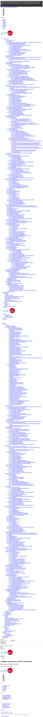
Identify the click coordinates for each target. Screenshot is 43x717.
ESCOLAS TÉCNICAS (11, 364)
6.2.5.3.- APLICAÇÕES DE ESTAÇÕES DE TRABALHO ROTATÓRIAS (25, 143)
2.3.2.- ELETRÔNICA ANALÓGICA (16, 46)
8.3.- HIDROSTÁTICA (11, 189)
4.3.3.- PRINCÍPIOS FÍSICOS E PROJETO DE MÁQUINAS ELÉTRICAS (23, 80)
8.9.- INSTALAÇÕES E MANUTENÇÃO (15, 200)
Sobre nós (4, 632)
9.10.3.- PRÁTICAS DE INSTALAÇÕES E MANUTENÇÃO (20, 218)
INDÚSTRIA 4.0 (6, 699)
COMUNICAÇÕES (13, 366)
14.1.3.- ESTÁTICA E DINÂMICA (15, 253)
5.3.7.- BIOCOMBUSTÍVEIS (14, 102)
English (4, 19)
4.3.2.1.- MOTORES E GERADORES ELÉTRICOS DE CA (23, 78)
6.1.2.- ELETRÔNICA (13, 122)
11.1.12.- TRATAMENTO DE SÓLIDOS (16, 236)
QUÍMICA (11, 337)
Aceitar (1, 6)
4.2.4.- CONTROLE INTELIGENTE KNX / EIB (18, 73)
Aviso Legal (5, 705)
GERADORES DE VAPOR (14, 272)
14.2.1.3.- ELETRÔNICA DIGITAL (18, 264)
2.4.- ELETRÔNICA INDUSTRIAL (13, 51)
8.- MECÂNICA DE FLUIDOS (10, 178)
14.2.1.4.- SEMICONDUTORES (18, 265)
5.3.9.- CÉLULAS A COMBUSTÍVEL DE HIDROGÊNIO (20, 104)
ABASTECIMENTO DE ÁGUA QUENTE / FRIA (18, 273)
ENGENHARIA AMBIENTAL (15, 332)
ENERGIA (9, 282)
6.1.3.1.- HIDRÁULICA (16, 126)
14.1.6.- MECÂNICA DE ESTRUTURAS (17, 256)
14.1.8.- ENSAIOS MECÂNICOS (15, 258)
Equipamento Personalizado (10, 624)
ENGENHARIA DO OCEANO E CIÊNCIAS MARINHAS (20, 354)
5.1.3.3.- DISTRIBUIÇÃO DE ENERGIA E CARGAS (22, 93)
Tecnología (5, 626)
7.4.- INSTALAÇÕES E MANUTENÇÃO (15, 174)
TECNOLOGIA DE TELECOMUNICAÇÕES (18, 396)
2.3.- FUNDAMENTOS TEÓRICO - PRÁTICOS (16, 44)
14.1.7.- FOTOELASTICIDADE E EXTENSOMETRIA (19, 257)
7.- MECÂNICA (8, 153)
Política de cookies (6, 704)
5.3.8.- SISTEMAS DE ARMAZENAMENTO (17, 103)
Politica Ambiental (6, 707)
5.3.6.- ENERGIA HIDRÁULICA (15, 101)
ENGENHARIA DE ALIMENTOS (15, 328)
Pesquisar (13, 640)
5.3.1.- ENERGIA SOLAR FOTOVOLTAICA (17, 96)
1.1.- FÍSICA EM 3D (11, 40)
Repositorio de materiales (7, 631)
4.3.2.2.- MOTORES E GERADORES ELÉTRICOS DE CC (23, 79)
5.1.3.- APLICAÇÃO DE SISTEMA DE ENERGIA (18, 90)
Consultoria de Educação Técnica (11, 300)
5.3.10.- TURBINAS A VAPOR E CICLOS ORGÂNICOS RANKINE (22, 105)
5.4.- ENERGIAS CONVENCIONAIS (14, 107)
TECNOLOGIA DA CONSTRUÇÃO (16, 386)
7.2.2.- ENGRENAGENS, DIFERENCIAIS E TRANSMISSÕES (21, 165)
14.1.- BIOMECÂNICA (11, 248)
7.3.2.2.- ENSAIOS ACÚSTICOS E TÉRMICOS (21, 171)
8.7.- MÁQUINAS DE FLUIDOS (13, 193)
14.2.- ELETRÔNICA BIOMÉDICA (14, 260)
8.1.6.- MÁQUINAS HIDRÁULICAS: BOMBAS (18, 185)
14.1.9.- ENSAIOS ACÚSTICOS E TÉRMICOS (18, 259)
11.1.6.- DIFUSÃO (12, 230)
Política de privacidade (7, 703)
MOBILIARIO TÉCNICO (12, 278)
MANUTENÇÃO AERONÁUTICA (16, 382)
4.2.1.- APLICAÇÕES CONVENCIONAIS (17, 70)
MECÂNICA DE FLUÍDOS (14, 373)
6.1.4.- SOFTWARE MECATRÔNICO (16, 128)
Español (4, 20)
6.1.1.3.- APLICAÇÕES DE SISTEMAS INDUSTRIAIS (22, 121)
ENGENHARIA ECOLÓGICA (15, 333)
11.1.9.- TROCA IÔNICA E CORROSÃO (17, 233)
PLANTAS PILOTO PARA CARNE (16, 287)
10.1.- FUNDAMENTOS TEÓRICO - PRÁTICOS (16, 220)
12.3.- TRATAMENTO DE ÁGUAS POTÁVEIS (16, 241)
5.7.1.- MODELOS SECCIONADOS (16, 113)
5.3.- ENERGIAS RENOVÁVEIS (13, 95)
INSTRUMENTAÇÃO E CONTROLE (16, 383)
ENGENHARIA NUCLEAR (14, 347)
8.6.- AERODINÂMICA (11, 192)
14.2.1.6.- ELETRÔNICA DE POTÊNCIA (19, 267)
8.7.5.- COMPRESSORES (14, 198)
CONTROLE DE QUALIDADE (15, 391)
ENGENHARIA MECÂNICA (14, 336)
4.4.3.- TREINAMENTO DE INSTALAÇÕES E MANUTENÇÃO (21, 84)
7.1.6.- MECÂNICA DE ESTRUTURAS (16, 162)
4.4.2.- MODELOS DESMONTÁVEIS (16, 83)
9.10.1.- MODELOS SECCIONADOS (16, 216)
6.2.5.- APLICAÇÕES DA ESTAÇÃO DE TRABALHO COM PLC (21, 484)
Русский (4, 22)
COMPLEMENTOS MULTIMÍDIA (13, 280)
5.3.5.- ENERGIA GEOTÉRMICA (15, 100)
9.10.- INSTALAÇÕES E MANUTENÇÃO (15, 215)
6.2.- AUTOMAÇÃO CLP (12, 479)
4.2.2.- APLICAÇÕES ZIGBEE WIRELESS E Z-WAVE (19, 71)
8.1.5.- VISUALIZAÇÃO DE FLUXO (16, 184)
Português (4, 25)
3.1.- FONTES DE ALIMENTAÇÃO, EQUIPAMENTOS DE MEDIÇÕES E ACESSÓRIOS (24, 57)
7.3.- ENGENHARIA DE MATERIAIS (14, 167)
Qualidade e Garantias (9, 317)
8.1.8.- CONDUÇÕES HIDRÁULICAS (16, 187)
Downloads (5, 688)
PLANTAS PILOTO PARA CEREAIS (16, 288)
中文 (3, 27)
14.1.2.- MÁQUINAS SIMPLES (15, 250)
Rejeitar (4, 6)
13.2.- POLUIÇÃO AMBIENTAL (13, 244)
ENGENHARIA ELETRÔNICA (15, 344)
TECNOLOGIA (12, 385)
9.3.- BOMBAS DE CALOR (12, 208)
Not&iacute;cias (5, 636)
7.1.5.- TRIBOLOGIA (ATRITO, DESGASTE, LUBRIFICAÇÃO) (21, 161)
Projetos (6, 294)
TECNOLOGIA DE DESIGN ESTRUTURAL (18, 388)
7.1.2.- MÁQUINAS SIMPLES (15, 156)
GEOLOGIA (11, 330)
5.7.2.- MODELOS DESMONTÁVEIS (16, 114)
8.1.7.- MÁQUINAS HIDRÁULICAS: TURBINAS (18, 186)
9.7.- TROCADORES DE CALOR (13, 212)
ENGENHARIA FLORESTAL (15, 331)
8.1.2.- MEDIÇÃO (12, 181)
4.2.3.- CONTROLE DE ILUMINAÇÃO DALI (18, 72)
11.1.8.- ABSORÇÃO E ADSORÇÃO (16, 232)
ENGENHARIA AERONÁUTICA (15, 353)
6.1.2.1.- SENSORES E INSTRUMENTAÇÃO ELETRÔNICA (23, 123)
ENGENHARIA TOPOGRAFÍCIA (15, 329)
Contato (4, 690)
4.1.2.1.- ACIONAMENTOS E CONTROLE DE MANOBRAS (23, 67)
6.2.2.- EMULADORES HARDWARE (16, 481)
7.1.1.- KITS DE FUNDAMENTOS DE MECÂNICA (19, 155)
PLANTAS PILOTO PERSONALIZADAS (13, 281)
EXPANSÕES (7, 612)
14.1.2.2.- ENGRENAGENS (17, 252)
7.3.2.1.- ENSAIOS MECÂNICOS (18, 170)
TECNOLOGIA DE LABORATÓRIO (16, 402)
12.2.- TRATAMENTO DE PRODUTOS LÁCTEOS (17, 240)
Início (4, 322)
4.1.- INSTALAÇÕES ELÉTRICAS (13, 64)
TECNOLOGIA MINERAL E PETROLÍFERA (18, 393)
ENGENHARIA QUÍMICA (12, 284)
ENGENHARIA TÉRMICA (14, 363)
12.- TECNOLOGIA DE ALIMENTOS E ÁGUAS (14, 238)
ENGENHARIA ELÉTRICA (14, 351)
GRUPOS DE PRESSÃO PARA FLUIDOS (17, 276)
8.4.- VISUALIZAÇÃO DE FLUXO (14, 190)
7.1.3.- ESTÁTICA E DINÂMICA (15, 159)
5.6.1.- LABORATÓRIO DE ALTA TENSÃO (17, 110)
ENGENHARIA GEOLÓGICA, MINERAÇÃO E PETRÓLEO (21, 340)
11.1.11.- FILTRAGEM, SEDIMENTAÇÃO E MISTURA (20, 235)
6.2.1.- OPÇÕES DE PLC (14, 480)
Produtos (4, 323)
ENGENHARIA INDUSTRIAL (15, 356)
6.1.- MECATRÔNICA (11, 117)
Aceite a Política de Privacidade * (7, 713)
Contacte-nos (5, 637)
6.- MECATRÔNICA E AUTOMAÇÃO (12, 116)
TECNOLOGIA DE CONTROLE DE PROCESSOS (19, 400)
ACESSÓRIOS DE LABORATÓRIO (12, 270)
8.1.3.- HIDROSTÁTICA (14, 182)
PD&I (6, 305)
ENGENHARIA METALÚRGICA (15, 360)
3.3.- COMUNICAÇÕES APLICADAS (14, 62)
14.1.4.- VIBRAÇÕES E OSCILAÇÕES (16, 254)
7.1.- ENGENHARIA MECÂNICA (13, 154)
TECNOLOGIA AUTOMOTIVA (15, 369)
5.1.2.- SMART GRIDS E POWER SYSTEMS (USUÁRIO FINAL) (21, 89)
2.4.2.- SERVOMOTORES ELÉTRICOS (16, 53)
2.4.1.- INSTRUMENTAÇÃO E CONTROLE (17, 52)
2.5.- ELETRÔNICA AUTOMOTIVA (14, 55)
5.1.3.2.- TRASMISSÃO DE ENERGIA (19, 92)
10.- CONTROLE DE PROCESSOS (11, 219)
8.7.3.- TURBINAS (13, 196)
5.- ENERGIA (7, 85)
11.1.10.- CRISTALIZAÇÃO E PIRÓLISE (17, 234)
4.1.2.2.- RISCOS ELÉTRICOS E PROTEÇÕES (20, 68)
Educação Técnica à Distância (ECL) (11, 297)
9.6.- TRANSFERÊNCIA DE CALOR (14, 211)
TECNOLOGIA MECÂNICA (14, 397)
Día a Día (6, 293)
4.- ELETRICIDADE (9, 63)
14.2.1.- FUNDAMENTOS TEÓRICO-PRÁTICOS (18, 261)
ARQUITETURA (12, 345)
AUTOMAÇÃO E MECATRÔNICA (16, 403)
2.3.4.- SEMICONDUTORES (14, 48)
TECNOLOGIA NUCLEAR (14, 399)
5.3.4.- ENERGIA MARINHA (14, 99)
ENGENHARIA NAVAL (14, 342)
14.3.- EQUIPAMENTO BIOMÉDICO (14, 269)
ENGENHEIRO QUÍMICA (14, 338)
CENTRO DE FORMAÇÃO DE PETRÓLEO (17, 341)
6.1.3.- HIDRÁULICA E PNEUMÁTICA (17, 125)
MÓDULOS (7, 611)
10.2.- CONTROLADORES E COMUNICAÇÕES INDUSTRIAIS (19, 221)
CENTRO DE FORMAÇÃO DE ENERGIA (17, 350)
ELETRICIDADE (12, 367)
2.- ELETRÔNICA (8, 41)
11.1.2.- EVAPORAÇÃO (14, 226)
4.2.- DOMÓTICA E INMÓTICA (13, 69)
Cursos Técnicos (8, 299)
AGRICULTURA (12, 378)
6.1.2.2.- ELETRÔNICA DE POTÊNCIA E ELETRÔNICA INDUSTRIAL (25, 124)
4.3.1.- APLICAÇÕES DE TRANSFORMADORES (18, 76)
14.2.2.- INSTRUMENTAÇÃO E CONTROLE (18, 268)
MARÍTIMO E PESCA (13, 381)
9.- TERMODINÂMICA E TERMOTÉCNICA (13, 204)
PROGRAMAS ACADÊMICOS (11, 326)
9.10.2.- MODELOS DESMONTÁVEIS (16, 217)
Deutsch (4, 26)
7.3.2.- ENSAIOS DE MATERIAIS (15, 169)
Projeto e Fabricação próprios (10, 306)
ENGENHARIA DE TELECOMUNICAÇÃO (17, 362)
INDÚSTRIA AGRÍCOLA (14, 379)
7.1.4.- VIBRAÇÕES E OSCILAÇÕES (16, 160)
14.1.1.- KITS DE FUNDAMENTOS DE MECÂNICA (19, 249)
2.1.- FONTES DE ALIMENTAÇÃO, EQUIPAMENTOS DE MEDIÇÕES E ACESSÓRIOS (24, 42)
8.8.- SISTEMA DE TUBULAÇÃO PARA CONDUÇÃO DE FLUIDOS (20, 199)
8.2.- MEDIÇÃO (10, 188)
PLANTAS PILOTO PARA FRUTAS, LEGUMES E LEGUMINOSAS (22, 290)
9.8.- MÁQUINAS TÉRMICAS (13, 213)
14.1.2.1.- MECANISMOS (16, 251)
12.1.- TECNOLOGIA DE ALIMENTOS (14, 239)
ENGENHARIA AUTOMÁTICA (15, 348)
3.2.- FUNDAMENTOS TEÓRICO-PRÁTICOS (16, 58)
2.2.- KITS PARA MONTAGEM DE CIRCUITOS (16, 43)
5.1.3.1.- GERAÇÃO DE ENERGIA (18, 91)
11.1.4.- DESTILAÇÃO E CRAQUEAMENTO (18, 228)
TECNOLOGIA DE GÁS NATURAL (16, 394)
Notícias (4, 689)
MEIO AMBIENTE (10, 291)
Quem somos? (7, 315)
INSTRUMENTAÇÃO (11, 279)
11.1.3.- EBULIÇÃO (13, 227)
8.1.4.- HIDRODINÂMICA (14, 183)
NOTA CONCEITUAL (7, 696)
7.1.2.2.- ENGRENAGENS (17, 158)
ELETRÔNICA (12, 365)
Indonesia (4, 24)
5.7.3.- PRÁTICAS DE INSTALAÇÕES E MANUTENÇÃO (20, 115)
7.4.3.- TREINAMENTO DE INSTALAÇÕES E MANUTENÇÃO (21, 177)
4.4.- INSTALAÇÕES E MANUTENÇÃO (15, 81)
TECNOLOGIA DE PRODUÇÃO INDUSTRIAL (18, 389)
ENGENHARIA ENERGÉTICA (15, 349)
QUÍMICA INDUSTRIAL (14, 375)
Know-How (7, 304)
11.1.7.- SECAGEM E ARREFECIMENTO (17, 231)
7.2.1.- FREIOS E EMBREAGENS (15, 164)
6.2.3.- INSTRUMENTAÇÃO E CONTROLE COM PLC (20, 482)
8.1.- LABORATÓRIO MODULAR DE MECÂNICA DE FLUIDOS (19, 179)
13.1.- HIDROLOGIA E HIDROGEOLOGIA (15, 243)
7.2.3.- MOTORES (12, 166)
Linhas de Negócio (6, 614)
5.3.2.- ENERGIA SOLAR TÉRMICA (16, 97)
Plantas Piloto (7, 625)
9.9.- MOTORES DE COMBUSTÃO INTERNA (16, 214)
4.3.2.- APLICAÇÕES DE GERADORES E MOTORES (19, 77)
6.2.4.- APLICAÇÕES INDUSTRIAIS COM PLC (18, 483)
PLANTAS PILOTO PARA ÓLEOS (16, 289)
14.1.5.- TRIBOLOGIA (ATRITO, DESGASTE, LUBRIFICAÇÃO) (21, 255)
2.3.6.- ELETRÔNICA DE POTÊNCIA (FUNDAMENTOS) (20, 50)
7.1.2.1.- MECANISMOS (16, 157)
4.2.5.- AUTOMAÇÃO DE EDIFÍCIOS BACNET (18, 74)
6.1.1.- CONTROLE (13, 118)
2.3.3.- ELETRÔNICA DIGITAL (15, 47)
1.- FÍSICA (7, 39)
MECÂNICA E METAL (13, 372)
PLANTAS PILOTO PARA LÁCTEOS (16, 286)
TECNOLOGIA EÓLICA (14, 398)
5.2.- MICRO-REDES (11, 94)
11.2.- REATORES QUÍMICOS (13, 237)
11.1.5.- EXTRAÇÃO (13, 229)
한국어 (4, 28)
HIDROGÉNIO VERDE (7, 698)
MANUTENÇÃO (12, 380)
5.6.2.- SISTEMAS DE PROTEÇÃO (16, 111)
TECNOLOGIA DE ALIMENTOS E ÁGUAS (15, 285)
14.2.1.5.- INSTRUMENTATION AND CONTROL (21, 266)
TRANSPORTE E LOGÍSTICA (15, 404)
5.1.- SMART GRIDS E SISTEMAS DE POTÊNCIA (17, 86)
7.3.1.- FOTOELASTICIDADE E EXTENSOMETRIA (19, 168)
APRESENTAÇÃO (6, 697)
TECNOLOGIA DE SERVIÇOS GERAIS (17, 401)
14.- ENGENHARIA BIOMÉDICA (11, 247)
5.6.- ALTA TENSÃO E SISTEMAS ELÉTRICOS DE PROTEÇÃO (19, 109)
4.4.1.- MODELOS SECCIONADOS (16, 82)
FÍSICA (10, 355)
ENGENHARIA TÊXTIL (14, 334)
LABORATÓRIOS (8, 613)
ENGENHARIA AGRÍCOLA (14, 343)
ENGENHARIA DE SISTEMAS (15, 352)
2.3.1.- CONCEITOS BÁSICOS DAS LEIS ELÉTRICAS (20, 45)
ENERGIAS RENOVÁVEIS (14, 395)
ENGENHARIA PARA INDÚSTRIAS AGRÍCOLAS (19, 335)
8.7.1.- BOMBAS (12, 194)
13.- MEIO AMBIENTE (9, 242)
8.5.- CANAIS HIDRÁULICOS (13, 191)
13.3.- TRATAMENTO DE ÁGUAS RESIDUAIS (16, 245)
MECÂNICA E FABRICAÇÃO (15, 371)
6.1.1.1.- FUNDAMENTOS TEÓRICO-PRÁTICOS (21, 119)
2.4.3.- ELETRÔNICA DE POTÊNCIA (16, 54)
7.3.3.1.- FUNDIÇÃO (16, 173)
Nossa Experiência (8, 316)
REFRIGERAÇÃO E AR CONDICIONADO (17, 374)
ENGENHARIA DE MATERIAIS (15, 359)
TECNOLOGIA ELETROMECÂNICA (16, 387)
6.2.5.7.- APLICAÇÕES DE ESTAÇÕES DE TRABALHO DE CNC (24, 149)
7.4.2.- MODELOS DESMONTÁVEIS (16, 176)
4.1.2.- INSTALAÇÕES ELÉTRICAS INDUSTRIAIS (19, 66)
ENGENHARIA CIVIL (13, 361)
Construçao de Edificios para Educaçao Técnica (13, 301)
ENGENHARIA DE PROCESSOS (15, 339)
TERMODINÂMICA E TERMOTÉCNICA (15, 283)
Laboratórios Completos (9, 295)
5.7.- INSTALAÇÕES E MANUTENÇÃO (15, 112)
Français (4, 21)
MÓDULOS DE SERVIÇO (12, 271)
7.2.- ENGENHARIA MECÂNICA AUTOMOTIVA (16, 163)
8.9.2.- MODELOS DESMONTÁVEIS (16, 202)
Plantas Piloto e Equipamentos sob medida (12, 298)
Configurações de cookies (10, 6)
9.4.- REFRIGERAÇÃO (11, 209)
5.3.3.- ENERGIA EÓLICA (14, 98)
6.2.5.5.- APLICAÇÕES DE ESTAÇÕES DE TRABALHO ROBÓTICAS (25, 146)
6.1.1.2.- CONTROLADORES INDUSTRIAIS (20, 120)
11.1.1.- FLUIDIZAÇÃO (13, 225)
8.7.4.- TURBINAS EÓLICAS (15, 197)
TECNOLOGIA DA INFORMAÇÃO (16, 390)
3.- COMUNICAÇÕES (9, 56)
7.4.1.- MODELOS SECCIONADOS (16, 175)
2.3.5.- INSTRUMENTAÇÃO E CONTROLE (17, 49)
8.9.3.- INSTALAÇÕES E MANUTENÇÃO (17, 203)
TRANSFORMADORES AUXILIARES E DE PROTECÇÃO (20, 277)
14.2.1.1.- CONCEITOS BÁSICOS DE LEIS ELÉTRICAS (22, 262)
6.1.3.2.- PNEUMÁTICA (16, 127)
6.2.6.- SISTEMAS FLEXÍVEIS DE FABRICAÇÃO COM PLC (21, 152)
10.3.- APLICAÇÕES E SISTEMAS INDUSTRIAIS (16, 222)
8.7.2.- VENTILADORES (14, 195)
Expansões (7, 303)
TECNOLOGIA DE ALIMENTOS (15, 377)
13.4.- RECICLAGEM (11, 246)
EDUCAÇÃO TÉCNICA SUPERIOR (14, 327)
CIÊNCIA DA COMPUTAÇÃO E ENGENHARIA (18, 346)
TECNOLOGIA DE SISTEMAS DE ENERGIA (18, 392)
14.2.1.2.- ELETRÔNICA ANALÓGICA (19, 263)
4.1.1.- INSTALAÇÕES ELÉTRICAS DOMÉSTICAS (19, 65)
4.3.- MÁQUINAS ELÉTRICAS (13, 75)
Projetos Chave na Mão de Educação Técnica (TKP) (14, 296)
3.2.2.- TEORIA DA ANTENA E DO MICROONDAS (19, 61)
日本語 (4, 23)
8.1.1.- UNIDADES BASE (14, 180)
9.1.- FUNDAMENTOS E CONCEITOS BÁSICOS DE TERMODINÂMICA (21, 205)
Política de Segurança (6, 706)
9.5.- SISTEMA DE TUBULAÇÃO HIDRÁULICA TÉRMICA (18, 210)
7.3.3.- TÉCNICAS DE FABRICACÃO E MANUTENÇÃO (20, 172)
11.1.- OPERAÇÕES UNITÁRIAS (13, 224)
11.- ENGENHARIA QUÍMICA (11, 223)
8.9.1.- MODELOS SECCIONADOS (16, 201)
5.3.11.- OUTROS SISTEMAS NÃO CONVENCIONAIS (20, 106)
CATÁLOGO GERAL (7, 695)
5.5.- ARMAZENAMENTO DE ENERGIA (15, 108)
